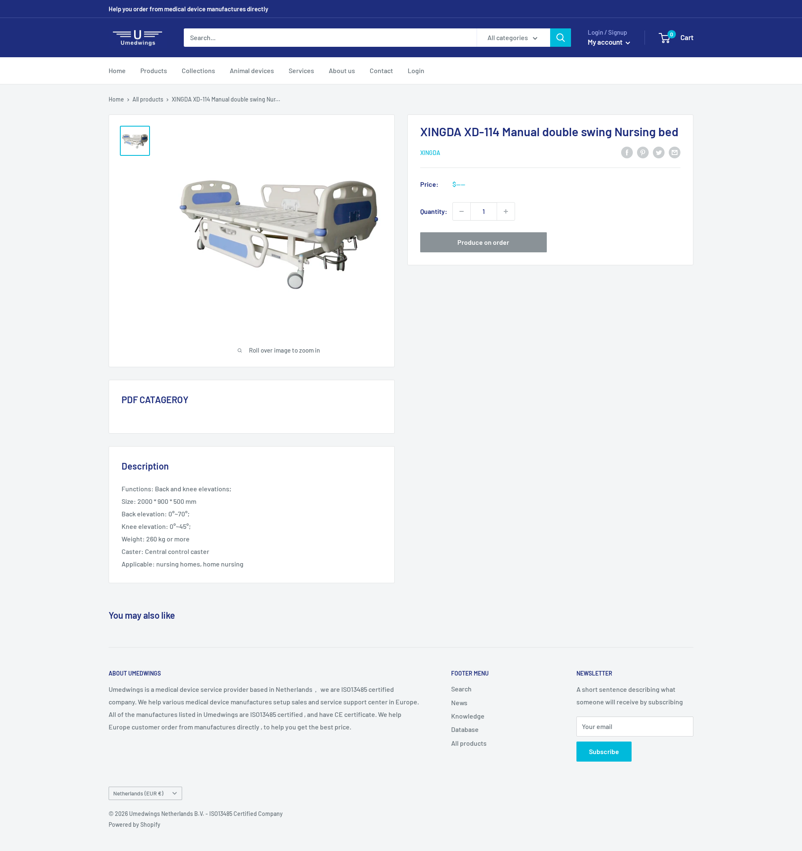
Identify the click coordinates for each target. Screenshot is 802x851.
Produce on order (483, 242)
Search (461, 689)
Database (465, 729)
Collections (198, 70)
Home (117, 70)
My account (606, 42)
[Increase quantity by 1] (506, 211)
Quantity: (433, 211)
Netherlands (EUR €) (138, 793)
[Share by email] (674, 151)
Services (301, 70)
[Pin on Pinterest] (643, 151)
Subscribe (604, 751)
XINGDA (430, 152)
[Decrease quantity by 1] (461, 211)
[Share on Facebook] (627, 151)
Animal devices (252, 70)
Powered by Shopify (134, 824)
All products (147, 99)
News (459, 702)
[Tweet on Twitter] (659, 151)
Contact (381, 70)
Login (416, 70)
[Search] (560, 37)
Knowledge (468, 716)
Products (153, 70)
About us (342, 70)
